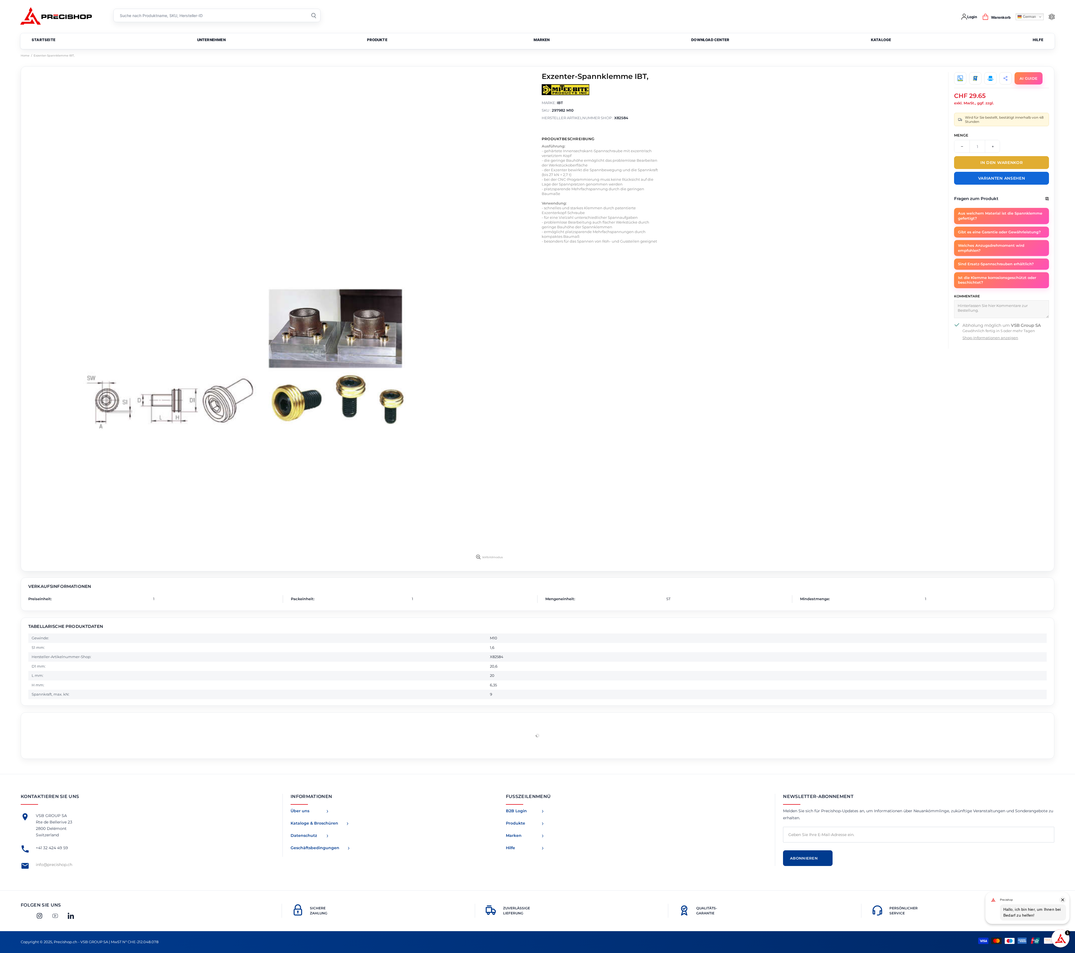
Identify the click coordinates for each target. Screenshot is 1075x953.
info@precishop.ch (54, 864)
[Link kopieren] (1005, 78)
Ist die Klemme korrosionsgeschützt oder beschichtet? (997, 280)
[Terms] (975, 78)
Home (25, 55)
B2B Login (516, 810)
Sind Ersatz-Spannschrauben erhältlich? (996, 264)
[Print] (990, 78)
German (1029, 17)
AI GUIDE (1028, 78)
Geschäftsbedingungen (315, 847)
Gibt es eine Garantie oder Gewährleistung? (999, 232)
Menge (961, 135)
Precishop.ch (60, 17)
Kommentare (967, 296)
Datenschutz (304, 835)
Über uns (300, 810)
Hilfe (510, 847)
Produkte (515, 823)
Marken (514, 835)
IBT (560, 102)
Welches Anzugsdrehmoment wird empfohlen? (991, 248)
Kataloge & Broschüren (314, 823)
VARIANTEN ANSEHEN (1001, 178)
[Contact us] (960, 78)
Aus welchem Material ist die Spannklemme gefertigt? (1000, 215)
